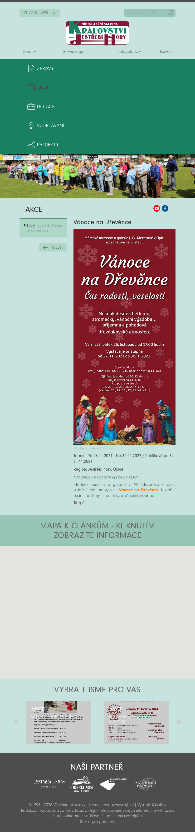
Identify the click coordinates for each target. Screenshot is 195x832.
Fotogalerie (128, 51)
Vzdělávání (50, 126)
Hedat (170, 12)
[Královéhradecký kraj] (114, 782)
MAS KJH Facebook (165, 208)
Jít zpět (57, 247)
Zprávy (45, 68)
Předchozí (16, 722)
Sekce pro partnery (97, 821)
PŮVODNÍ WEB (36, 13)
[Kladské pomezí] (146, 782)
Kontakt (166, 51)
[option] (59, 722)
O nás (28, 51)
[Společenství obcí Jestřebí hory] (49, 780)
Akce (43, 87)
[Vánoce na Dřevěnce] (124, 444)
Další (179, 722)
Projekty (48, 145)
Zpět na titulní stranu (97, 33)
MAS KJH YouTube (156, 208)
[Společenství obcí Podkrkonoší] (81, 782)
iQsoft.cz (159, 804)
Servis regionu (75, 51)
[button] (110, 575)
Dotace (46, 106)
